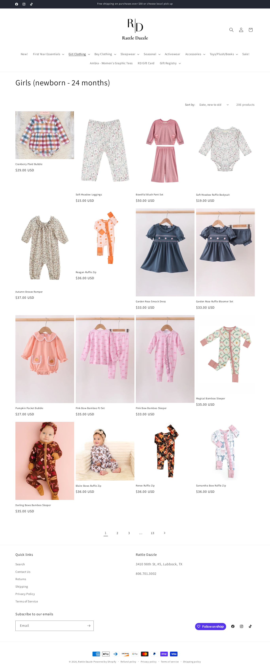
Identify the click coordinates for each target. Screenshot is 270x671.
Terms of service (170, 661)
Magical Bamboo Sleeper (210, 398)
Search (20, 564)
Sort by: (190, 104)
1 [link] (106, 533)
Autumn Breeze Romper (29, 291)
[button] (48, 54)
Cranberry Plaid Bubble (28, 164)
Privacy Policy (25, 594)
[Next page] (164, 533)
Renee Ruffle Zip (145, 485)
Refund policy (128, 661)
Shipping (21, 586)
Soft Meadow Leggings (89, 194)
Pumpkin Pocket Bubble (29, 408)
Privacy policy (149, 661)
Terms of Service (26, 601)
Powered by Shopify (104, 661)
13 (152, 533)
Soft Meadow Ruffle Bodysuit (213, 194)
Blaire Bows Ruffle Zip (88, 485)
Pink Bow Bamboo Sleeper (151, 408)
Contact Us (22, 572)
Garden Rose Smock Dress (151, 301)
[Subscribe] (88, 626)
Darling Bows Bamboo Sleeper (33, 505)
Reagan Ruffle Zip (86, 272)
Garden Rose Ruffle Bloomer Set (214, 301)
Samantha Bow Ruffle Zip (211, 485)
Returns (20, 579)
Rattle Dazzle (85, 661)
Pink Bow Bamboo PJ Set (90, 408)
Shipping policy (192, 661)
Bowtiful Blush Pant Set (149, 194)
